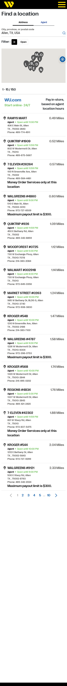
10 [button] (48, 495)
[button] (55, 495)
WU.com (12, 100)
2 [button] (23, 495)
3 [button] (28, 495)
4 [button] (34, 495)
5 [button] (40, 495)
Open (23, 42)
